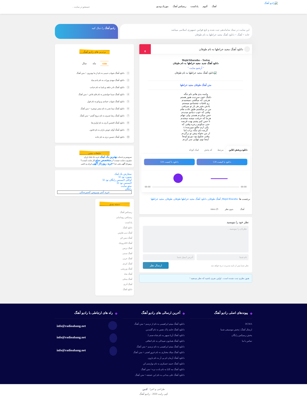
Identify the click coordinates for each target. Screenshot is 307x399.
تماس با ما (247, 341)
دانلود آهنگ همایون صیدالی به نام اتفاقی (165, 341)
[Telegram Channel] (61, 28)
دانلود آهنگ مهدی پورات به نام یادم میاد (104, 80)
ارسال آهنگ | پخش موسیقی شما (236, 329)
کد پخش (208, 149)
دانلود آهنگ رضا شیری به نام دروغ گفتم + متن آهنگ (99, 115)
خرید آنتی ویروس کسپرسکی (94, 192)
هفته (104, 63)
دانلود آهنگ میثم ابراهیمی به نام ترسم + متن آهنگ (160, 346)
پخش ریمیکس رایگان (241, 335)
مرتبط (220, 149)
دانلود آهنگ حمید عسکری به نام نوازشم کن (164, 363)
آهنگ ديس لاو (126, 238)
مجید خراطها (194, 63)
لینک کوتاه (194, 149)
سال (84, 63)
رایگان (128, 189)
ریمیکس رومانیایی (124, 217)
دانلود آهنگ (127, 227)
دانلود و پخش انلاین (238, 149)
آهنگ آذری (127, 284)
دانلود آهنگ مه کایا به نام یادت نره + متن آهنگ (163, 369)
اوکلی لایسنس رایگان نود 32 (117, 180)
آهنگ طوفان (214, 199)
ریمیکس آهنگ (179, 6)
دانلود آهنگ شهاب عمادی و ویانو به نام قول (103, 101)
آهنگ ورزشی (126, 269)
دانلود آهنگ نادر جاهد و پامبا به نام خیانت (104, 87)
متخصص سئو (103, 160)
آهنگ (214, 6)
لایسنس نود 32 (124, 183)
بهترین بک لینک (108, 156)
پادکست (194, 6)
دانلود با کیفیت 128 (222, 162)
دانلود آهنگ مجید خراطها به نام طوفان (221, 49)
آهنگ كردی (127, 263)
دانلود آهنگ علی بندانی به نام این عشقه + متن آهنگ (160, 375)
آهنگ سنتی (127, 253)
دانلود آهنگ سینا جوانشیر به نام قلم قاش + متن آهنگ (99, 94)
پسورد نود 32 (125, 177)
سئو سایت (126, 186)
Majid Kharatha (191, 60)
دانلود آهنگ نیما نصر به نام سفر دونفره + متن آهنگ (100, 108)
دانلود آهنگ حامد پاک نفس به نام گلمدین (165, 329)
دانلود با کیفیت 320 (169, 162)
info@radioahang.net (71, 337)
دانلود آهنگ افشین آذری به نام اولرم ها (105, 123)
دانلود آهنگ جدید (210, 63)
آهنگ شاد (128, 274)
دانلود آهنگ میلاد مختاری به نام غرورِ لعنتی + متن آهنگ (159, 352)
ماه (94, 63)
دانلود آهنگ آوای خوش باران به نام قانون (104, 130)
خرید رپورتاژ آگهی (102, 163)
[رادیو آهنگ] (271, 11)
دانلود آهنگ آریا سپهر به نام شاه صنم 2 (166, 335)
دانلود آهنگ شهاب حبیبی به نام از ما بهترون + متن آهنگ (97, 73)
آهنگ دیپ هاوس (125, 233)
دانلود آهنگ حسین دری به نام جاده (107, 137)
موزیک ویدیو (162, 6)
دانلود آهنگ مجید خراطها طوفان (190, 199)
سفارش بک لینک (123, 174)
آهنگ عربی (127, 258)
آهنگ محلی (127, 279)
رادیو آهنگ (110, 28)
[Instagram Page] (69, 28)
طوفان (168, 199)
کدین (145, 389)
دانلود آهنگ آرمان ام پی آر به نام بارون (166, 358)
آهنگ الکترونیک (125, 243)
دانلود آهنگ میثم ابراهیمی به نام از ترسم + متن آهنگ (159, 324)
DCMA (248, 324)
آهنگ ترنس (127, 248)
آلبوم (205, 6)
